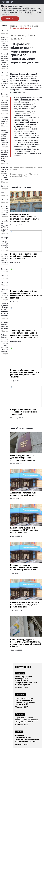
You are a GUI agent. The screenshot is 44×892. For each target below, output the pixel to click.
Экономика (33, 26)
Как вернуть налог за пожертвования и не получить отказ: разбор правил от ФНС (25, 701)
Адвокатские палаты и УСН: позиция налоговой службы (6, 210)
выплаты (14, 170)
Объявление (6, 31)
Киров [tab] (4, 25)
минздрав (31, 167)
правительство (20, 167)
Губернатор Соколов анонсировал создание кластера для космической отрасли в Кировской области (6, 343)
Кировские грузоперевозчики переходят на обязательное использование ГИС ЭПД (27, 739)
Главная (13, 26)
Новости (22, 26)
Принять (10, 19)
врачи (39, 167)
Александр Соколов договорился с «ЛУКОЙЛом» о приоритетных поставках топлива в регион (26, 681)
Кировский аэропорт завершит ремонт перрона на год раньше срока (26, 720)
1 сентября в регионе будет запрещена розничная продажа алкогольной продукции (7, 60)
